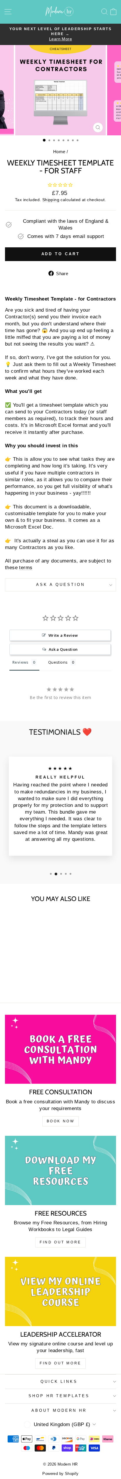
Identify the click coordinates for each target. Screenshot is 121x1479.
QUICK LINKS (59, 1381)
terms (25, 567)
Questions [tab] (58, 662)
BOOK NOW (61, 1121)
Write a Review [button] (63, 635)
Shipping (50, 199)
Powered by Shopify (60, 1474)
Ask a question (60, 584)
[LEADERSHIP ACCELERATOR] (60, 1291)
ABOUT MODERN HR (59, 1410)
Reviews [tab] (20, 662)
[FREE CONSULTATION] (60, 1049)
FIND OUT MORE (60, 1242)
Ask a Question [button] (63, 649)
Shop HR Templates (59, 1396)
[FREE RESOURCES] (60, 1170)
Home (59, 151)
